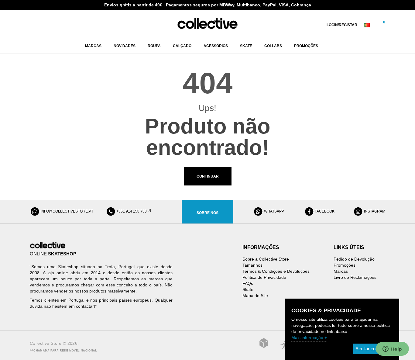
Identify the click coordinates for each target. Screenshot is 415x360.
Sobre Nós (207, 213)
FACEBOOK (324, 211)
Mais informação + (309, 337)
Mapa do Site (255, 295)
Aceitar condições (373, 348)
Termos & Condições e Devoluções (276, 271)
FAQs (247, 283)
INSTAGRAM (374, 211)
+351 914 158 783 (133, 211)
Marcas (341, 271)
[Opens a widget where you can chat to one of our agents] (392, 349)
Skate (247, 289)
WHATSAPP (273, 211)
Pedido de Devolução (354, 259)
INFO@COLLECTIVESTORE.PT (66, 211)
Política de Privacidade (264, 277)
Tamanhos (252, 265)
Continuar (208, 176)
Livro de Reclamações (355, 277)
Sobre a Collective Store (265, 259)
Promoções (344, 265)
